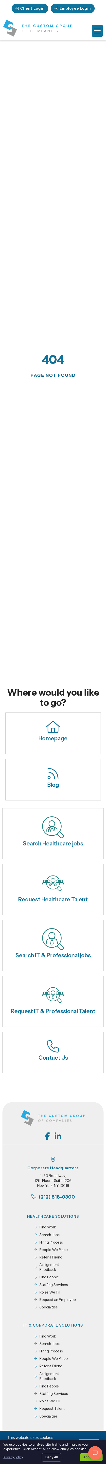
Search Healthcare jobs (53, 843)
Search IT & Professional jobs (53, 955)
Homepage (53, 738)
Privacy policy (13, 1457)
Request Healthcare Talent (53, 899)
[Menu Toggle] (97, 31)
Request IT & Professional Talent (53, 1011)
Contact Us (53, 1057)
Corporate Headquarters (53, 1167)
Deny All (51, 1457)
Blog (53, 784)
